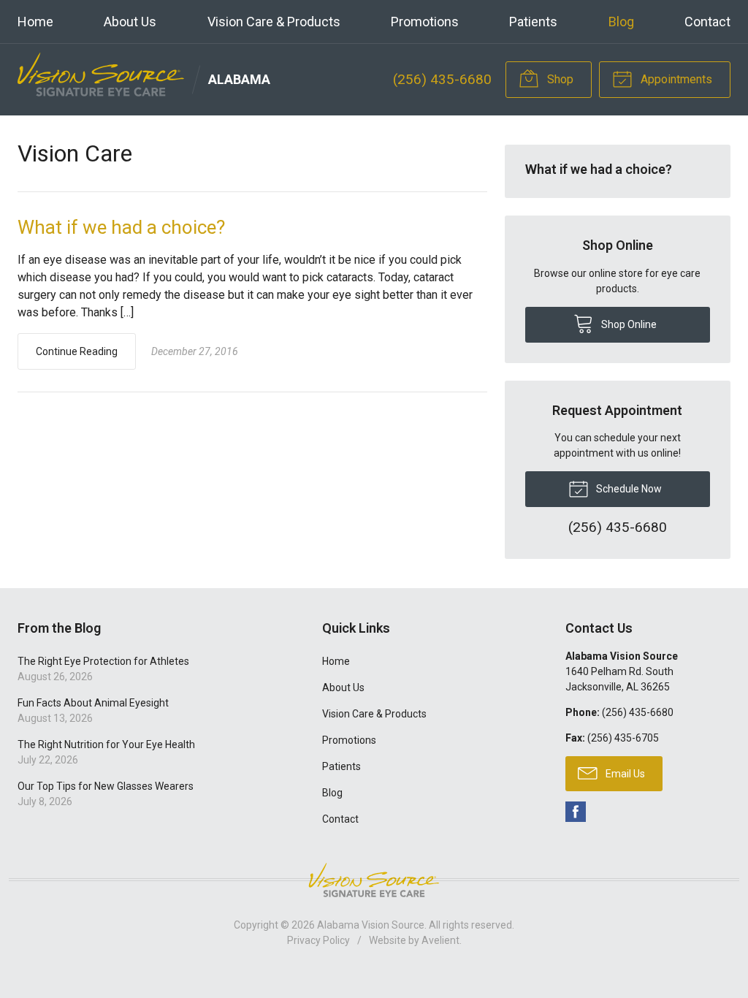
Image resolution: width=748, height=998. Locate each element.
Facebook (575, 811)
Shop (558, 79)
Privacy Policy (318, 940)
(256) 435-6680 (442, 79)
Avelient (440, 940)
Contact (707, 21)
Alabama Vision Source (370, 925)
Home (35, 21)
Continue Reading (77, 351)
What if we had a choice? (121, 227)
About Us (130, 21)
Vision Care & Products (273, 21)
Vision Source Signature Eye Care (374, 880)
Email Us (624, 774)
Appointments (675, 79)
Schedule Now (628, 489)
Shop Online (628, 324)
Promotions (425, 21)
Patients (533, 21)
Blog (621, 21)
